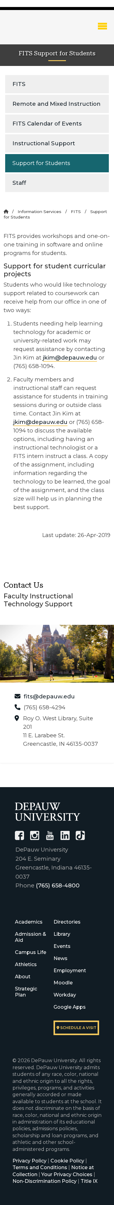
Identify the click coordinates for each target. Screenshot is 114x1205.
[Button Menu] (102, 25)
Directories (67, 922)
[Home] (6, 211)
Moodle (63, 983)
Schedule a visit (77, 1027)
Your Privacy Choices (66, 1174)
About (22, 976)
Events (62, 946)
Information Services (39, 211)
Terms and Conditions (39, 1167)
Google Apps (70, 1007)
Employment (70, 970)
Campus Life (30, 952)
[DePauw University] (47, 811)
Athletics (26, 964)
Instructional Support (43, 143)
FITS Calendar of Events (47, 123)
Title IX (89, 1181)
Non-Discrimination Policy (44, 1181)
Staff (19, 182)
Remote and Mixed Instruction (56, 103)
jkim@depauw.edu (70, 357)
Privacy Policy (29, 1161)
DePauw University (36, 31)
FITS (19, 84)
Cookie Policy (67, 1161)
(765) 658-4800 (58, 885)
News (60, 958)
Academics (29, 922)
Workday (65, 995)
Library (62, 934)
